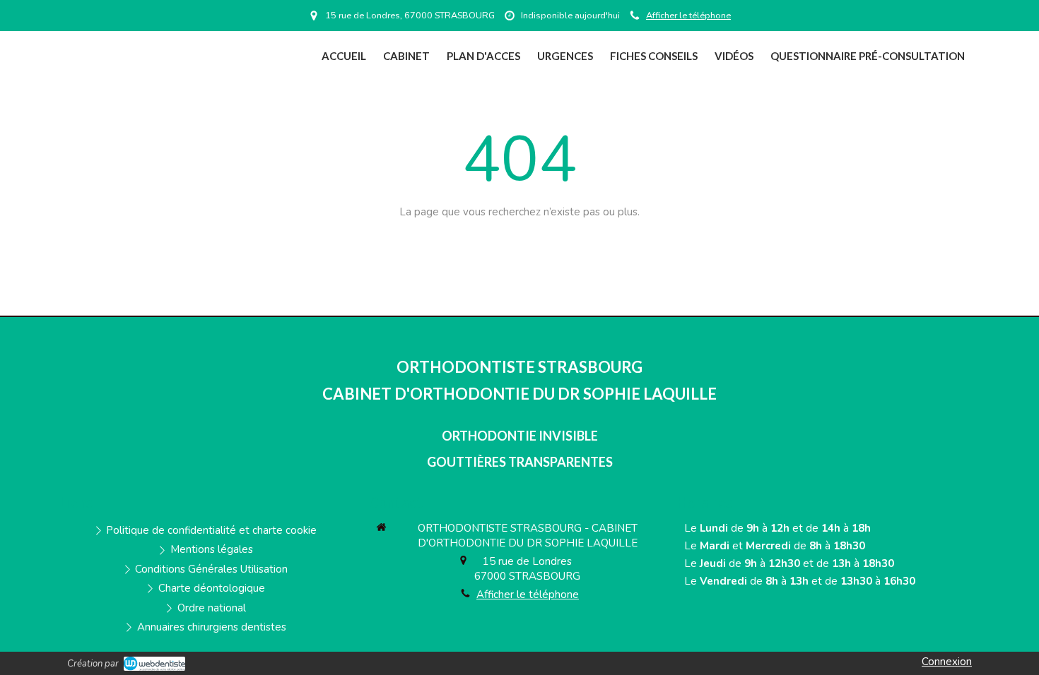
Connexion (947, 662)
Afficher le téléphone (688, 15)
